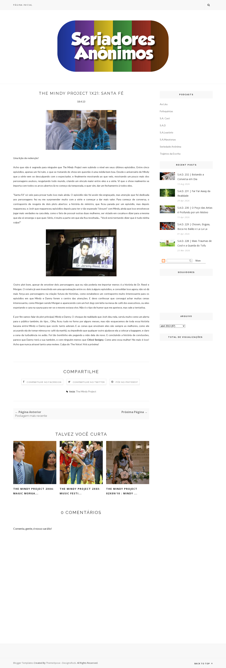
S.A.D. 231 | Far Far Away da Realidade (193, 193)
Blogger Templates (23, 662)
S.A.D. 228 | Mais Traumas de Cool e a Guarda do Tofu (194, 243)
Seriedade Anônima (170, 146)
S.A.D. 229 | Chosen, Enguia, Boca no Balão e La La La (193, 227)
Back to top (202, 663)
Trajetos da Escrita (170, 153)
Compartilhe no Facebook (44, 382)
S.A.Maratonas (168, 139)
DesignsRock (69, 662)
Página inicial (22, 5)
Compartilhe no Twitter (89, 382)
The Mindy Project (86, 391)
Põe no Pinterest (127, 382)
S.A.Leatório (166, 132)
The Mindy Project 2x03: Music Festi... (80, 491)
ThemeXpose (53, 662)
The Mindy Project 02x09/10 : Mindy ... (121, 491)
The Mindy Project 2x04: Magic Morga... (33, 491)
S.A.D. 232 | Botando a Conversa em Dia (190, 177)
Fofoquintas (166, 111)
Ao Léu (164, 104)
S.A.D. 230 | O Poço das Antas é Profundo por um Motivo (194, 210)
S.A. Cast (165, 118)
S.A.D (163, 125)
